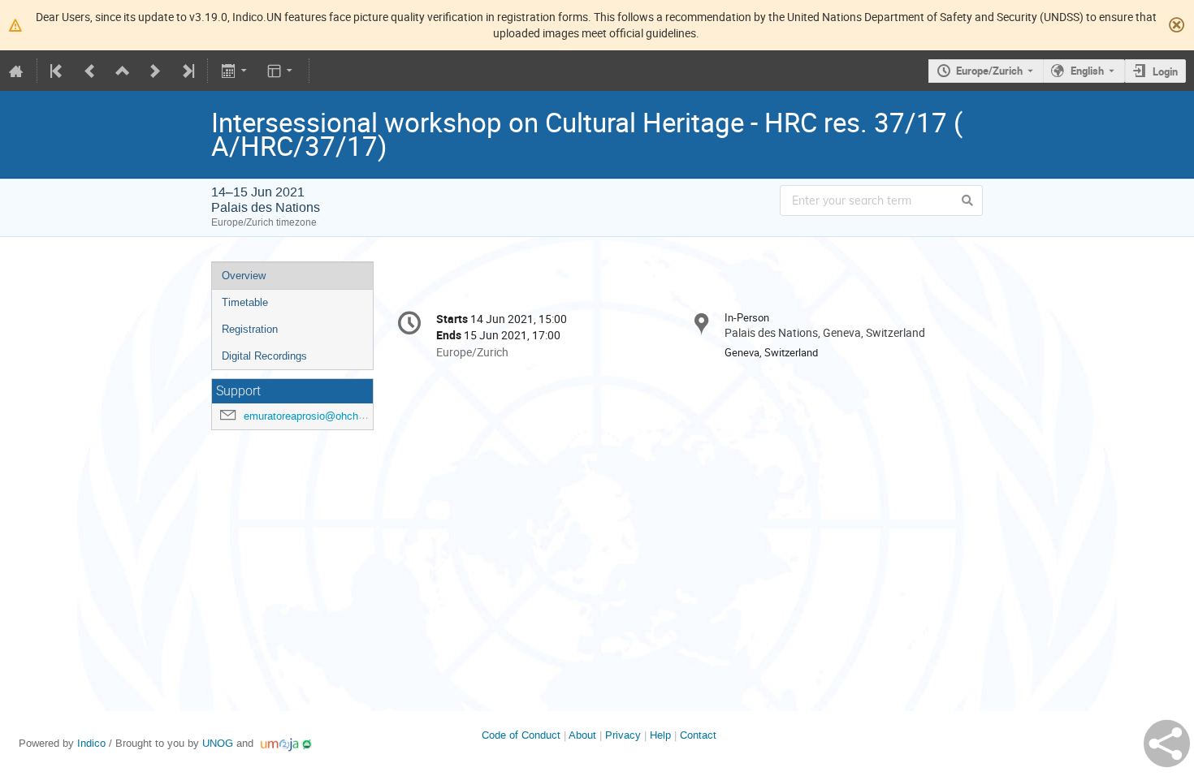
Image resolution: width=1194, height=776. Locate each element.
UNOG (217, 743)
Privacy (623, 735)
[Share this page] (1167, 743)
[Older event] (90, 70)
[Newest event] (187, 70)
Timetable (245, 302)
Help (660, 735)
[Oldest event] (57, 70)
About (582, 735)
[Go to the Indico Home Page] (16, 70)
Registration (250, 329)
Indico (91, 743)
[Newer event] (155, 70)
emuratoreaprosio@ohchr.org (311, 416)
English (1087, 70)
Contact (698, 735)
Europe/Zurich (989, 70)
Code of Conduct (521, 735)
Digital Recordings (264, 356)
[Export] (235, 70)
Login (1165, 71)
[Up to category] (122, 70)
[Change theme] (281, 70)
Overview (244, 275)
